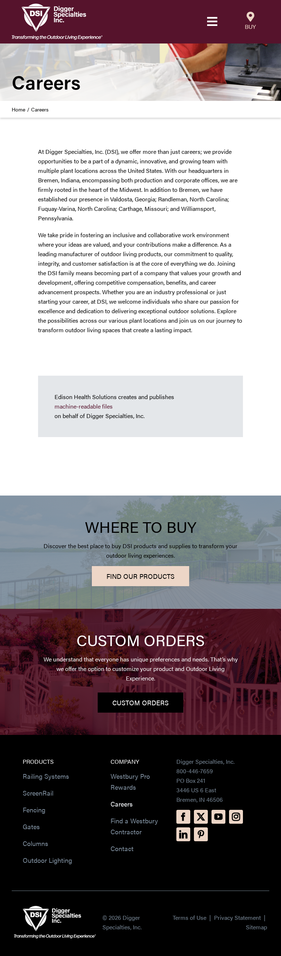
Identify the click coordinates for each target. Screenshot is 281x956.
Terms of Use (189, 917)
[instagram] (236, 817)
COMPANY (124, 761)
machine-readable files (84, 406)
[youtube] (218, 817)
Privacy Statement (238, 917)
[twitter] (201, 817)
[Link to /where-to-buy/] (250, 17)
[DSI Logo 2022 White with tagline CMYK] (55, 908)
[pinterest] (201, 834)
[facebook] (183, 817)
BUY (250, 26)
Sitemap (256, 927)
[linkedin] (183, 834)
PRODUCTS (38, 761)
